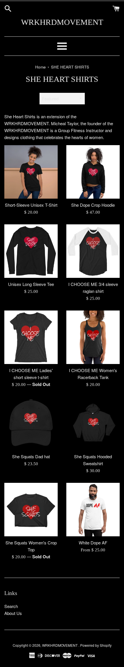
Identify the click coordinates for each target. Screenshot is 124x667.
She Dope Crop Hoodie (93, 205)
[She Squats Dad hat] (31, 423)
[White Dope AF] (93, 509)
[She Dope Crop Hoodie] (93, 172)
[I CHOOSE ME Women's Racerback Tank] (93, 337)
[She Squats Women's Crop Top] (31, 509)
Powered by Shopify (96, 645)
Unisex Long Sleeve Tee (31, 284)
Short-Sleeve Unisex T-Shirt (31, 205)
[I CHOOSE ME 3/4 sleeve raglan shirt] (93, 251)
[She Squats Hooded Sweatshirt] (93, 423)
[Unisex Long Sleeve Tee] (31, 251)
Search (11, 606)
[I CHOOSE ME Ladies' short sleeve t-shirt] (31, 337)
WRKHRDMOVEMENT (62, 22)
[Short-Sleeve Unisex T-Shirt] (31, 172)
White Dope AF (93, 542)
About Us (13, 613)
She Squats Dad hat (31, 456)
